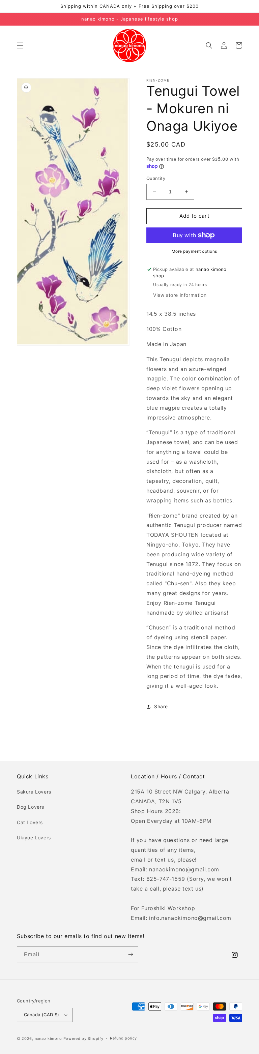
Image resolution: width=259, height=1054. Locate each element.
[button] (20, 45)
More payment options (194, 251)
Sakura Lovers (34, 792)
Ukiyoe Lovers (34, 837)
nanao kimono (48, 1038)
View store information (179, 295)
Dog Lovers (30, 807)
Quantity (155, 178)
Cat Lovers (30, 822)
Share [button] (161, 706)
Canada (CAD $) (41, 1014)
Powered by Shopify (83, 1038)
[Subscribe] (130, 954)
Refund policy (123, 1038)
